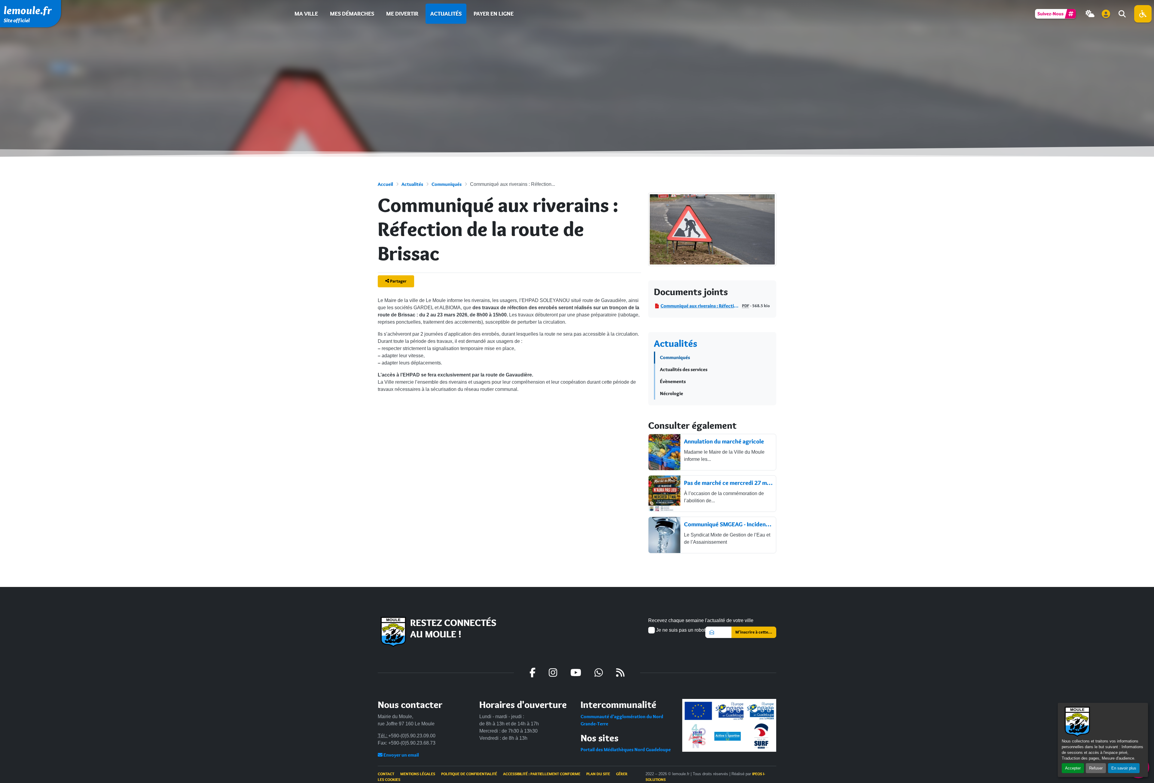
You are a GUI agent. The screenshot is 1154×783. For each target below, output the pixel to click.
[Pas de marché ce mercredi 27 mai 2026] (664, 494)
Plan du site (598, 773)
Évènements (673, 381)
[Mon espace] (1106, 14)
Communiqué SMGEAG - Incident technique (728, 524)
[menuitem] (306, 13)
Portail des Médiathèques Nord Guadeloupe (626, 749)
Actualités (446, 13)
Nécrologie (671, 393)
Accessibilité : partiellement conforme (541, 773)
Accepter (1073, 768)
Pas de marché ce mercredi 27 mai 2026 (728, 482)
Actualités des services (683, 369)
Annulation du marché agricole (724, 441)
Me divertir (402, 13)
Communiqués (447, 184)
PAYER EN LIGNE (494, 13)
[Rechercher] (1121, 14)
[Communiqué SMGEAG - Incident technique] (664, 535)
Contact (386, 773)
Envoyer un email (401, 755)
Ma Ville (306, 13)
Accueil (385, 184)
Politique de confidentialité (469, 773)
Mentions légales (417, 773)
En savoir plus (1123, 768)
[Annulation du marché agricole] (664, 452)
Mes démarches (352, 13)
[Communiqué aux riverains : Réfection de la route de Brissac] (712, 235)
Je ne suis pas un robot (680, 630)
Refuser (1096, 768)
